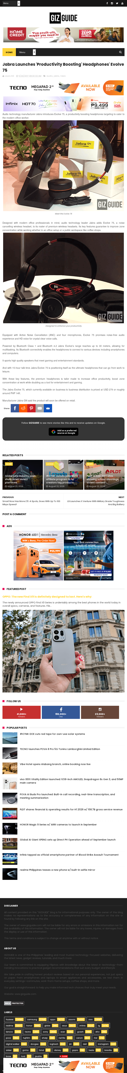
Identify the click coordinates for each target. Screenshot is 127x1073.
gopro (75, 1050)
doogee (35, 1044)
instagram (103, 1044)
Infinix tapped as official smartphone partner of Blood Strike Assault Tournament (69, 854)
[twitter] (117, 3)
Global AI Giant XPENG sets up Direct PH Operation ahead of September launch (68, 839)
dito (97, 1031)
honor (29, 1025)
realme (9, 1025)
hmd (41, 1050)
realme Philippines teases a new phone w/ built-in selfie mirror (57, 870)
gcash (80, 1031)
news (63, 76)
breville (108, 1050)
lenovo (9, 1031)
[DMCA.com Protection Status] (14, 1004)
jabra (56, 76)
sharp (45, 1037)
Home (9, 52)
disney (57, 1050)
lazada (50, 464)
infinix (82, 1025)
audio (49, 76)
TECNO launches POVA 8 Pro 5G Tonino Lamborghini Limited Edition (60, 749)
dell (85, 1044)
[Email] (40, 408)
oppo (52, 1019)
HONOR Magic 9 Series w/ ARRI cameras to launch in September (58, 824)
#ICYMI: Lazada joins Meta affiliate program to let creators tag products (62, 479)
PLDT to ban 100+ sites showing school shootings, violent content (103, 479)
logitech (54, 1044)
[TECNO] (63, 1065)
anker (9, 1050)
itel (95, 1037)
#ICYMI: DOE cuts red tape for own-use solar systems (52, 734)
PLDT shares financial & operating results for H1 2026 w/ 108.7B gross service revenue (71, 809)
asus (64, 1025)
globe (9, 464)
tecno (28, 1031)
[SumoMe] (48, 408)
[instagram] (112, 3)
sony (45, 1031)
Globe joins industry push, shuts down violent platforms (20, 479)
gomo (25, 1050)
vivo (90, 1019)
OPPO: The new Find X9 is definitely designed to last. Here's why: (47, 597)
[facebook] (107, 3)
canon (79, 1037)
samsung (32, 1019)
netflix (62, 1037)
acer (63, 1031)
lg (99, 1025)
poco (8, 1037)
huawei (9, 1019)
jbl (70, 1044)
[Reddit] (23, 408)
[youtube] (122, 3)
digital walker (12, 1044)
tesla (91, 1050)
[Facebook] (15, 408)
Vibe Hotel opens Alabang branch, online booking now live (55, 764)
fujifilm (26, 1037)
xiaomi (71, 1019)
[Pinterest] (31, 408)
